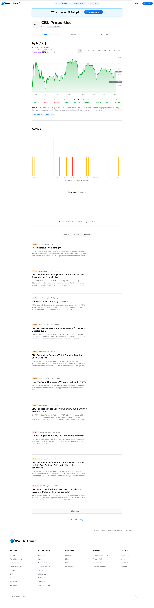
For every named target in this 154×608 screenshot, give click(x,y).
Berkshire (41, 578)
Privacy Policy (98, 559)
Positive (66, 234)
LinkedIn (124, 566)
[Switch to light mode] (139, 596)
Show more (116, 110)
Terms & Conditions (100, 555)
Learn (67, 563)
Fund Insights (61, 3)
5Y (114, 51)
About (123, 559)
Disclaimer (97, 563)
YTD (105, 51)
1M (89, 51)
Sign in (137, 3)
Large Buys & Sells (17, 566)
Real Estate (36, 114)
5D (84, 51)
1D (80, 51)
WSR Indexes (78, 3)
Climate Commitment (101, 566)
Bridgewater (42, 574)
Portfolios (13, 555)
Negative (87, 234)
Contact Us (125, 555)
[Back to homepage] (10, 3)
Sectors (13, 578)
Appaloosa (41, 582)
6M (99, 51)
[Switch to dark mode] (142, 596)
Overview (46, 34)
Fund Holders (106, 34)
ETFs (11, 574)
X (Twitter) (124, 563)
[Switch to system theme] (136, 596)
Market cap (53, 27)
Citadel (40, 559)
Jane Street (42, 555)
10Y (119, 51)
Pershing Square (44, 585)
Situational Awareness (46, 566)
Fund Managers (16, 559)
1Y (110, 51)
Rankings (13, 585)
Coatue (40, 570)
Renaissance (42, 563)
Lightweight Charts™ (123, 530)
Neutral (76, 234)
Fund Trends (75, 34)
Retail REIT (48, 114)
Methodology (70, 566)
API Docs (68, 555)
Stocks (12, 570)
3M (94, 51)
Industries (13, 582)
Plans (67, 559)
